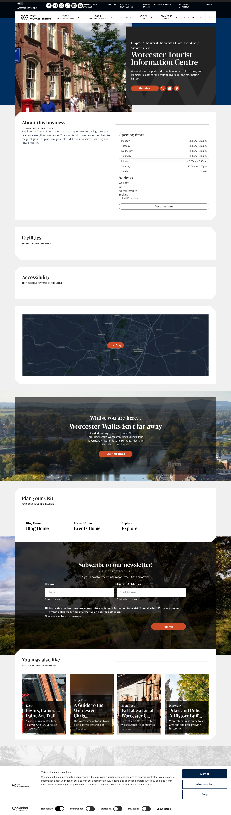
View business (115, 453)
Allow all (205, 773)
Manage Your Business (90, 5)
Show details (164, 808)
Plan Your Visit (166, 17)
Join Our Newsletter (126, 5)
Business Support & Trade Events (157, 5)
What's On (144, 17)
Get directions (164, 206)
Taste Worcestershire (65, 17)
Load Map (115, 345)
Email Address (129, 583)
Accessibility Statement (186, 5)
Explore (124, 17)
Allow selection (204, 784)
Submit (168, 627)
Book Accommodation (98, 17)
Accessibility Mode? (27, 8)
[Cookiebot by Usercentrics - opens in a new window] (20, 809)
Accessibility (191, 17)
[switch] (90, 808)
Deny (205, 794)
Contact (113, 4)
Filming (210, 4)
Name (50, 583)
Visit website (145, 88)
